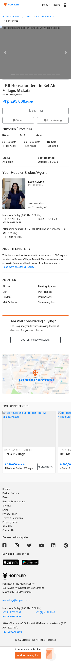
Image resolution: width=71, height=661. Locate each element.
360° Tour (37, 110)
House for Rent (11, 17)
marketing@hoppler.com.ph (16, 600)
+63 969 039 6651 (11, 616)
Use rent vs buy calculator (35, 339)
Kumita (6, 489)
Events (6, 497)
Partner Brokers (10, 493)
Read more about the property (19, 267)
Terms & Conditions (12, 518)
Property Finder (10, 522)
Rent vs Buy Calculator (14, 501)
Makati (29, 17)
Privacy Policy (9, 514)
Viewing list (46, 466)
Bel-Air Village (45, 17)
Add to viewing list (28, 655)
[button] (5, 52)
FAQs (5, 509)
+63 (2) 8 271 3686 (45, 612)
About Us (7, 526)
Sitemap (6, 505)
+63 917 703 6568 (11, 612)
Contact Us (8, 530)
